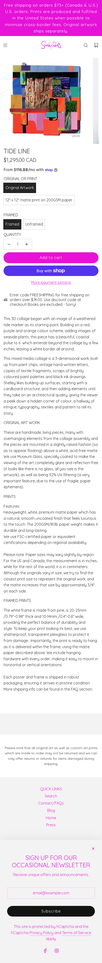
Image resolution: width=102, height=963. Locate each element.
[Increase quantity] (26, 244)
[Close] (93, 848)
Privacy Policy (41, 932)
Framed (12, 224)
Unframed (34, 224)
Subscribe (51, 911)
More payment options (51, 282)
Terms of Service (76, 932)
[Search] (85, 45)
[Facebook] (45, 950)
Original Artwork (19, 187)
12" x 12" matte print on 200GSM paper (38, 200)
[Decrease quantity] (9, 244)
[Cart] (96, 45)
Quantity (12, 234)
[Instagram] (56, 950)
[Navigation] (5, 45)
